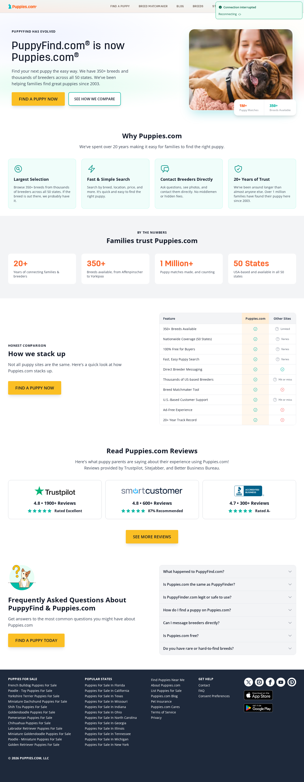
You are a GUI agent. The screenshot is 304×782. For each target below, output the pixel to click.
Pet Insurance (161, 701)
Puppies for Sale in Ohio (103, 712)
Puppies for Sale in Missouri (106, 701)
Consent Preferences (214, 696)
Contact (204, 685)
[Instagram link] (259, 682)
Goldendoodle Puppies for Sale (31, 712)
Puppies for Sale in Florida (105, 685)
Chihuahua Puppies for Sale (29, 723)
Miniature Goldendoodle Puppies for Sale (39, 734)
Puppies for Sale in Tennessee (108, 734)
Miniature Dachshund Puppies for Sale (37, 701)
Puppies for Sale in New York (107, 744)
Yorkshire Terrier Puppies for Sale (33, 696)
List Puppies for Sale (166, 690)
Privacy (156, 717)
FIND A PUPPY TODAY (36, 640)
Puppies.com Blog (164, 696)
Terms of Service (163, 712)
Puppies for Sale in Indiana (105, 707)
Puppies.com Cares (165, 707)
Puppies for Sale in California (107, 690)
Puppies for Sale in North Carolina (111, 717)
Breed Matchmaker (153, 6)
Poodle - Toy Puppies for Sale (30, 690)
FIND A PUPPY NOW (38, 99)
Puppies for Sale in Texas (104, 696)
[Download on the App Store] (270, 695)
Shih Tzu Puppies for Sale (27, 707)
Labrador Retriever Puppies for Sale (35, 728)
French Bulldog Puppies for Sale (32, 685)
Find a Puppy (120, 6)
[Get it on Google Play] (270, 708)
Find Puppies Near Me (168, 680)
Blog (180, 6)
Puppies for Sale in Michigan (106, 739)
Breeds (198, 6)
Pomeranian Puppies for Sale (30, 717)
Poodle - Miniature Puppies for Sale (35, 739)
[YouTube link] (280, 682)
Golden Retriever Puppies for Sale (33, 744)
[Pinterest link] (291, 682)
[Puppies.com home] (22, 6)
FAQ (201, 690)
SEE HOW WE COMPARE (94, 98)
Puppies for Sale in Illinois (104, 728)
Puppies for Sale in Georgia (105, 723)
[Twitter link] (248, 682)
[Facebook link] (270, 682)
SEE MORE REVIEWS (152, 536)
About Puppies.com (165, 685)
